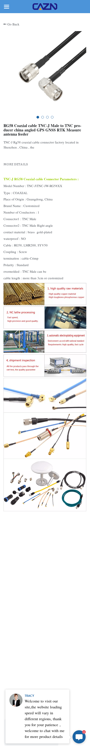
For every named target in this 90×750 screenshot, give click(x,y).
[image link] (45, 6)
